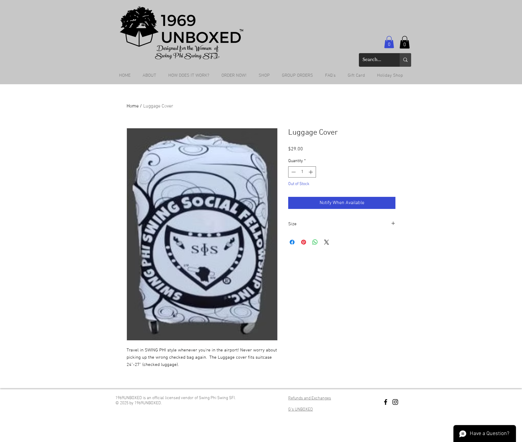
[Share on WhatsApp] (315, 242)
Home (133, 106)
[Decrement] (293, 172)
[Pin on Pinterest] (303, 242)
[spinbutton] (302, 172)
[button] (389, 42)
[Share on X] (326, 242)
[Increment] (311, 172)
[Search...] (405, 60)
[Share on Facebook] (292, 242)
